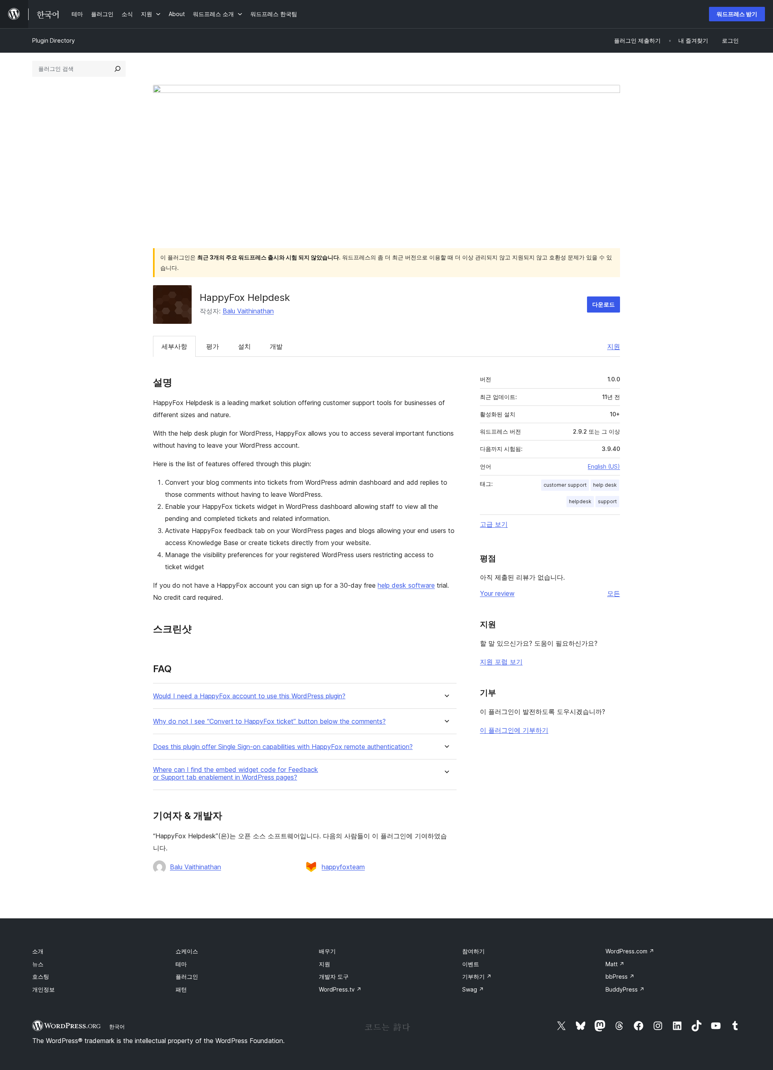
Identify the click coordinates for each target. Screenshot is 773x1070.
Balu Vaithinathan (248, 311)
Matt (615, 964)
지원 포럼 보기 (501, 662)
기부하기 (477, 976)
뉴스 (37, 964)
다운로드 (603, 304)
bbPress (620, 976)
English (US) (604, 466)
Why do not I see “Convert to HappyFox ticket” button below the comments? (269, 721)
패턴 (181, 989)
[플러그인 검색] (118, 69)
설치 (244, 346)
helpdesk (580, 501)
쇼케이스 (187, 951)
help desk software (406, 585)
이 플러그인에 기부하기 (514, 730)
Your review (497, 593)
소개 (37, 951)
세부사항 (174, 346)
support (607, 501)
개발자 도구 (334, 976)
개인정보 (43, 989)
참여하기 (473, 951)
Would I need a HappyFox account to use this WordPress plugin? (249, 696)
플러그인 (187, 976)
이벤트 (470, 964)
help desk (605, 485)
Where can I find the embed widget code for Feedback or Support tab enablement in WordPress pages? (235, 773)
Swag (473, 989)
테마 (181, 964)
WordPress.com (630, 951)
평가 (212, 346)
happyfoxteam (343, 867)
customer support (565, 485)
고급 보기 (494, 524)
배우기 (327, 951)
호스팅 (40, 976)
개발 (276, 346)
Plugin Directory (53, 40)
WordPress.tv (340, 989)
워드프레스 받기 (737, 13)
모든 (613, 593)
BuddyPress (625, 989)
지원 (613, 346)
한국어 (117, 1026)
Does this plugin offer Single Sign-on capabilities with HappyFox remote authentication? (283, 747)
